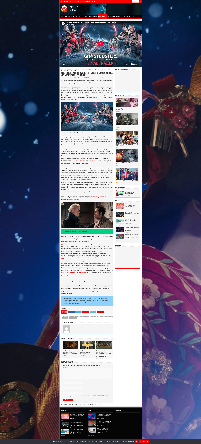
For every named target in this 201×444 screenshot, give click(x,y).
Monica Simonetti (100, 238)
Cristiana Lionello (106, 263)
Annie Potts (104, 196)
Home (62, 69)
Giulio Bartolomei (86, 262)
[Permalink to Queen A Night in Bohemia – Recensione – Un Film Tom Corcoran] (127, 102)
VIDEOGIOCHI (93, 16)
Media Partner (78, 1)
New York (77, 88)
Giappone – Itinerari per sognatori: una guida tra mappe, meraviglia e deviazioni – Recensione (76, 432)
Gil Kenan (72, 137)
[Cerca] (140, 1)
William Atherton (87, 94)
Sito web (65, 390)
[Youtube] (129, 1)
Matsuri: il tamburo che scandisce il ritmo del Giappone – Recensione (132, 214)
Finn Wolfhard (78, 160)
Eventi (61, 1)
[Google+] (124, 1)
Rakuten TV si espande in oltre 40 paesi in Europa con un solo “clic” (104, 422)
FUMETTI (120, 16)
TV (85, 16)
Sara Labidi (74, 251)
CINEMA (69, 16)
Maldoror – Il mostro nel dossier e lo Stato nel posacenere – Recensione (70, 352)
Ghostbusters (85, 316)
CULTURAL (111, 16)
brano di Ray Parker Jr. (84, 155)
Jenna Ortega (89, 175)
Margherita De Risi (66, 263)
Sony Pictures (73, 318)
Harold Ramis (107, 149)
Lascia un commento (96, 77)
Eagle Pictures (68, 316)
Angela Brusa (103, 262)
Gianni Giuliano (95, 274)
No (140, 441)
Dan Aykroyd (93, 97)
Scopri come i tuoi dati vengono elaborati (91, 404)
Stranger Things (86, 179)
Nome (65, 381)
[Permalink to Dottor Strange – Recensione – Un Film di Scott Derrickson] (127, 155)
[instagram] (131, 1)
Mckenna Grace (70, 95)
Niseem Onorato (95, 262)
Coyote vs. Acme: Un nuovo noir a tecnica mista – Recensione (87, 352)
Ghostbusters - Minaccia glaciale (98, 316)
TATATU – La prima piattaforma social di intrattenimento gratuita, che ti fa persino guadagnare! (99, 431)
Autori (71, 1)
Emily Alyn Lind (65, 174)
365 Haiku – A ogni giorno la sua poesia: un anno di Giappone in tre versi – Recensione (77, 416)
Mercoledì (109, 175)
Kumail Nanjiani (80, 186)
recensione (65, 318)
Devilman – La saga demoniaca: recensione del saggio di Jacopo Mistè (132, 229)
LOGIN (132, 16)
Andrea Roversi (79, 239)
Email (64, 386)
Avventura (74, 69)
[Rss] (122, 1)
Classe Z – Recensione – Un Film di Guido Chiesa (127, 180)
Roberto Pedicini (74, 272)
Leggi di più (145, 441)
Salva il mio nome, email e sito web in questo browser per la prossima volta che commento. (86, 396)
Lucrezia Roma (77, 262)
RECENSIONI (102, 16)
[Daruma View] (70, 8)
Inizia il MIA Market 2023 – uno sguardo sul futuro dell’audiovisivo (104, 416)
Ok (136, 441)
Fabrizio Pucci (70, 238)
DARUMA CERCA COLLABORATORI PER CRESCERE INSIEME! (129, 192)
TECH (126, 16)
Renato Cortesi (65, 275)
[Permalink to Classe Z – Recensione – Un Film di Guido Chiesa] (127, 173)
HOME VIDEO (77, 16)
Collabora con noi (86, 1)
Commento (65, 367)
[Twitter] (127, 1)
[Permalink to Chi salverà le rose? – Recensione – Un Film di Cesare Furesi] (127, 119)
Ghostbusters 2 (88, 265)
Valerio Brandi (65, 77)
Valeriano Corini (76, 263)
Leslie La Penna (65, 272)
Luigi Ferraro (76, 255)
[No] (199, 441)
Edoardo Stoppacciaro (67, 244)
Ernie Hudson (97, 196)
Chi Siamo (66, 1)
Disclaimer (94, 1)
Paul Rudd (104, 87)
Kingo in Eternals (88, 186)
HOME (62, 16)
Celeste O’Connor (93, 160)
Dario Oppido (82, 272)
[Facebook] (126, 1)
